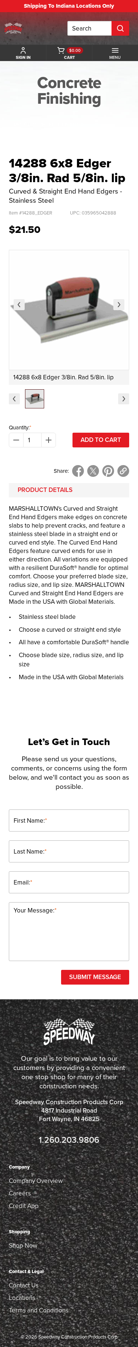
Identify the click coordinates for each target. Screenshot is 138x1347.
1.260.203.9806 (69, 1140)
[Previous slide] (19, 304)
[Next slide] (118, 304)
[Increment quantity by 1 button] (48, 440)
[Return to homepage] (13, 28)
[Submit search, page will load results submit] (120, 28)
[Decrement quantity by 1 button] (16, 440)
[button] (34, 398)
